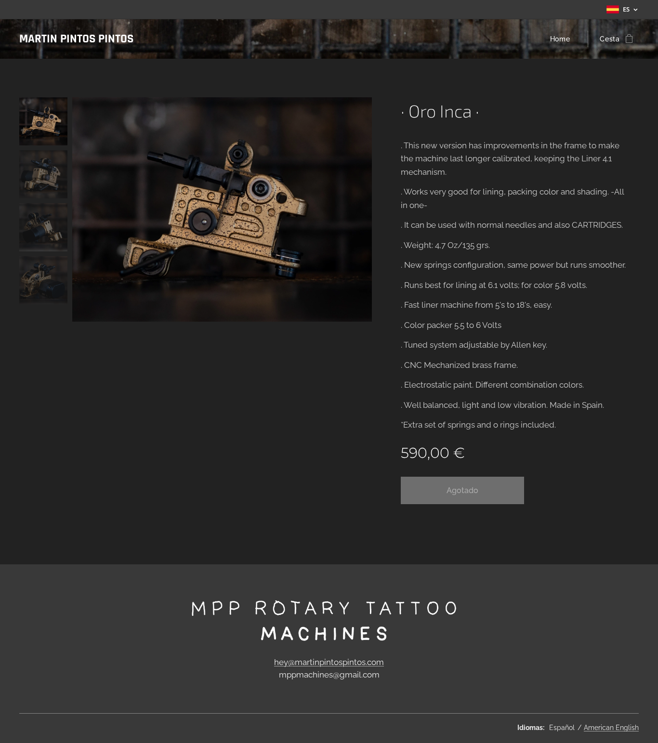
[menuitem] (563, 39)
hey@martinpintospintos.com (329, 662)
